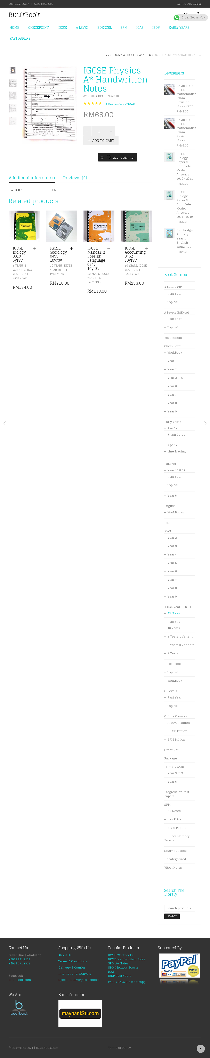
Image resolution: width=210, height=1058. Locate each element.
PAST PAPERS (20, 38)
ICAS (139, 27)
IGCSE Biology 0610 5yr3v (19, 254)
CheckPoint (172, 346)
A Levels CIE (173, 287)
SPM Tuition (176, 739)
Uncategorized (175, 859)
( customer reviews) (120, 103)
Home (105, 55)
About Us (65, 955)
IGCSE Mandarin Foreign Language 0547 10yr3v (96, 258)
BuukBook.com (20, 979)
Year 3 (172, 545)
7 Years (173, 653)
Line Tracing (177, 451)
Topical (173, 302)
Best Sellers (173, 337)
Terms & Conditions (72, 961)
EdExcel (170, 463)
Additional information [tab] (32, 178)
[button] (35, 248)
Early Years (172, 421)
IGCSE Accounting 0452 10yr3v (135, 254)
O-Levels (170, 691)
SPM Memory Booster (124, 967)
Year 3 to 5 (175, 377)
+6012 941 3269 (19, 959)
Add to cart (103, 140)
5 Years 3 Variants (19, 267)
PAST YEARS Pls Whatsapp (127, 981)
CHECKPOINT (38, 27)
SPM (124, 27)
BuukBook (24, 14)
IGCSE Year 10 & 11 (124, 55)
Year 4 (172, 554)
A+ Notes (174, 810)
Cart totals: (189, 4)
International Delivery (74, 973)
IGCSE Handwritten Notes (126, 959)
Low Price (174, 819)
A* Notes (145, 55)
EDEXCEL (104, 27)
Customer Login (19, 4)
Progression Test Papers (176, 794)
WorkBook (175, 352)
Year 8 (172, 402)
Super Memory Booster (176, 838)
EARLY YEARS (179, 27)
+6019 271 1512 (19, 963)
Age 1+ (172, 428)
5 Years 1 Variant (180, 636)
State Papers (177, 827)
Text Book (175, 663)
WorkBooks (176, 512)
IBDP (156, 27)
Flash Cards (176, 434)
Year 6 (172, 386)
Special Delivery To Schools (78, 979)
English (170, 505)
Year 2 (172, 369)
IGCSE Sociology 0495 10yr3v (58, 254)
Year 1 (172, 360)
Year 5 (172, 562)
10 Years (56, 265)
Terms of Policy (119, 1047)
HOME (14, 27)
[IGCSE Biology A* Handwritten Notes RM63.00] (4, 423)
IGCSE (62, 27)
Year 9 (172, 411)
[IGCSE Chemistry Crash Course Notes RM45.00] (205, 423)
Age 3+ (172, 445)
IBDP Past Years (119, 975)
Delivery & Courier (71, 967)
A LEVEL (82, 27)
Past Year (20, 278)
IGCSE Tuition (177, 731)
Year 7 (172, 394)
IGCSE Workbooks (121, 955)
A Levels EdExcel (176, 312)
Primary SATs (174, 766)
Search (172, 916)
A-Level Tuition (179, 722)
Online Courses (175, 716)
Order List (171, 749)
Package (170, 758)
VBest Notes (173, 867)
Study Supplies (175, 850)
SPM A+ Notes (118, 963)
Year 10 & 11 (176, 470)
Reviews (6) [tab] (75, 178)
